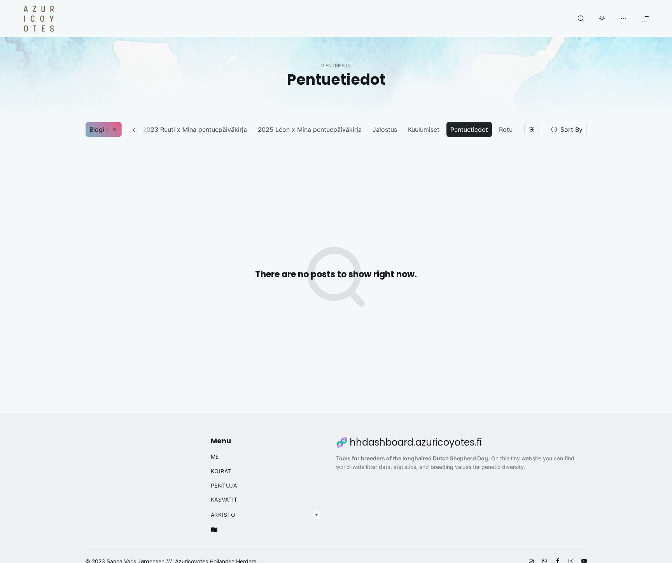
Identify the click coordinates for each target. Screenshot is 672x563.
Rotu (506, 129)
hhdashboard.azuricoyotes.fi (416, 442)
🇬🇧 (214, 529)
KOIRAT (221, 471)
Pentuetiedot (469, 129)
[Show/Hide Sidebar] (623, 18)
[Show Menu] (645, 18)
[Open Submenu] (316, 515)
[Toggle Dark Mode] (602, 18)
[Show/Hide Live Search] (580, 18)
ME (215, 457)
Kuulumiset (423, 129)
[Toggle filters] (531, 129)
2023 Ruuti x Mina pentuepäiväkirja (195, 129)
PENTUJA (224, 486)
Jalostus (385, 129)
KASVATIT (224, 500)
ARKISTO (223, 515)
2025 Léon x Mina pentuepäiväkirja (310, 129)
